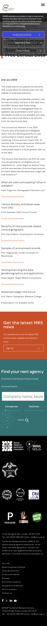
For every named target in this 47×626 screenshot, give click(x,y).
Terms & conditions (10, 571)
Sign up (9, 348)
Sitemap (5, 578)
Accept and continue (22, 34)
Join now (6, 563)
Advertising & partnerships (13, 567)
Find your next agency (22, 371)
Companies (11, 406)
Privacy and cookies (10, 574)
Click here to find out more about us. (27, 554)
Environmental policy (11, 582)
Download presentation (13, 196)
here (23, 26)
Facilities (34, 406)
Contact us (7, 593)
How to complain (9, 589)
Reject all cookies (22, 42)
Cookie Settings (23, 50)
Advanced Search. (9, 386)
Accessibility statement (12, 586)
